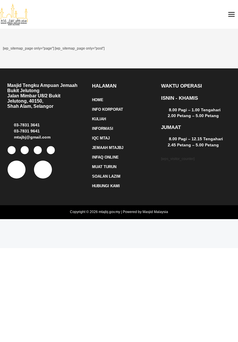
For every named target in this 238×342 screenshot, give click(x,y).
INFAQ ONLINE (105, 157)
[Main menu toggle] (231, 14)
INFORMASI (102, 128)
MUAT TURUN (104, 167)
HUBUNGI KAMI (106, 186)
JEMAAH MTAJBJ (107, 147)
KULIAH (99, 119)
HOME (97, 100)
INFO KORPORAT (107, 109)
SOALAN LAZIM (106, 176)
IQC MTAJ (101, 138)
